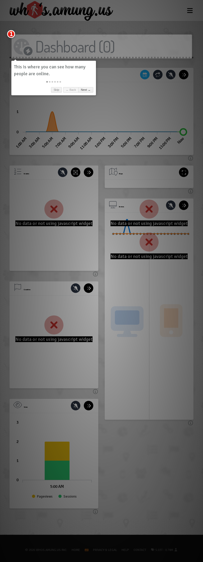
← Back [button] (71, 89)
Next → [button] (86, 89)
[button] (47, 82)
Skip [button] (56, 89)
